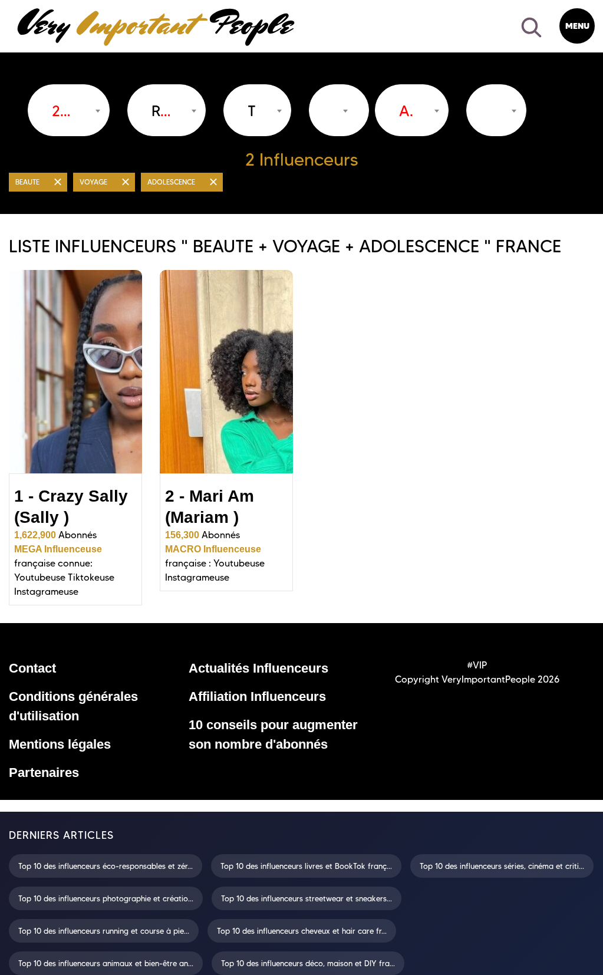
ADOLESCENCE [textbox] (406, 110)
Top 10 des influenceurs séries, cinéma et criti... (502, 866)
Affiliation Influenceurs (257, 696)
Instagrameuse (46, 591)
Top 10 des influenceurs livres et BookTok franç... (306, 866)
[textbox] (160, 111)
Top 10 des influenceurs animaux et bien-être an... (105, 963)
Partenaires (44, 772)
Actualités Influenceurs (258, 668)
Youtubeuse (39, 577)
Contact (32, 668)
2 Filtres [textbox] (63, 110)
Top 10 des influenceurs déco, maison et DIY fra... (308, 963)
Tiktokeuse (91, 577)
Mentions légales (60, 744)
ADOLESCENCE (171, 181)
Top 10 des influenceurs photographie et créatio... (105, 898)
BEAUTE (27, 181)
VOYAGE (93, 181)
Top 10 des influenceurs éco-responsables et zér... (105, 866)
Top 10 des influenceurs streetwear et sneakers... (306, 898)
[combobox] (69, 110)
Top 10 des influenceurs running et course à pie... (103, 931)
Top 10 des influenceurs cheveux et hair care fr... (302, 931)
